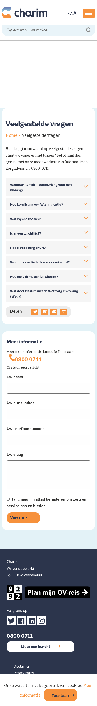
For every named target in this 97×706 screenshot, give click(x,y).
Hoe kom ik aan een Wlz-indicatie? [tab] (36, 204)
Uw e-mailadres (20, 402)
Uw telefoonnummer (25, 428)
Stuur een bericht (35, 646)
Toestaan (60, 695)
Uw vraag (15, 454)
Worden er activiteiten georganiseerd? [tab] (40, 262)
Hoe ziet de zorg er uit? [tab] (28, 248)
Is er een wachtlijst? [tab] (25, 233)
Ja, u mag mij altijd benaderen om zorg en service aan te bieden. (46, 502)
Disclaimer (21, 666)
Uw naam (15, 376)
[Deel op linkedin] (63, 312)
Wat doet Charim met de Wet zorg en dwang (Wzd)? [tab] (44, 293)
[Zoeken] (88, 30)
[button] (89, 13)
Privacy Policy (24, 673)
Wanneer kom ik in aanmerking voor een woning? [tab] (41, 187)
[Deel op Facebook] (44, 312)
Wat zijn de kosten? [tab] (25, 219)
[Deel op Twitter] (34, 312)
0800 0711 (28, 359)
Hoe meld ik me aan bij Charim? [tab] (34, 276)
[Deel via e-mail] (53, 312)
